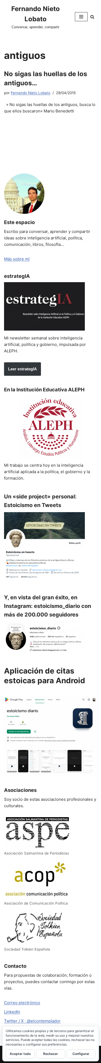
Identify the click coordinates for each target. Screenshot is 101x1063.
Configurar (80, 1054)
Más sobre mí (17, 258)
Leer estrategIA (22, 369)
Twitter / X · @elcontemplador (32, 1020)
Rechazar (50, 1054)
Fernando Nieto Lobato (30, 93)
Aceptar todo (20, 1054)
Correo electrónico (22, 1002)
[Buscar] (92, 17)
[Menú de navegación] (81, 16)
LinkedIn (12, 1011)
